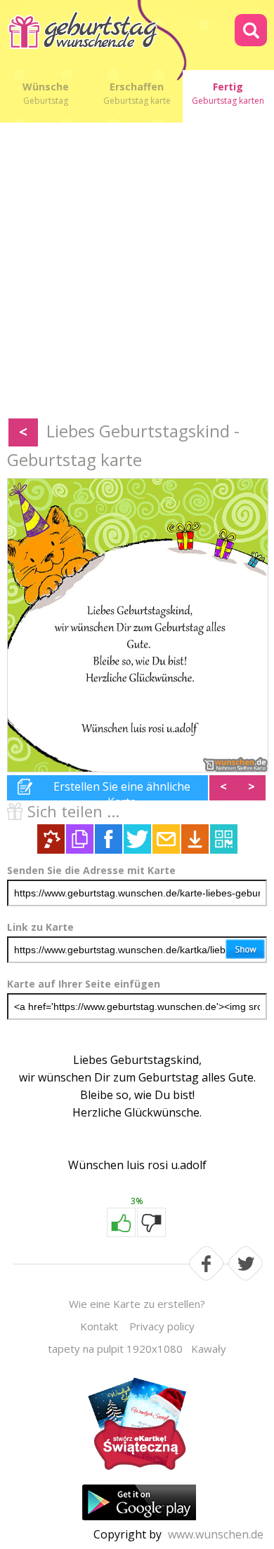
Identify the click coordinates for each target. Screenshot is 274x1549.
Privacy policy (162, 1326)
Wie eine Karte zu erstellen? (137, 1304)
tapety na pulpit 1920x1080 (115, 1349)
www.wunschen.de (215, 1534)
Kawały (208, 1349)
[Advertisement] (137, 273)
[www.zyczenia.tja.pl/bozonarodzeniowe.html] (137, 1428)
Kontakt (99, 1326)
